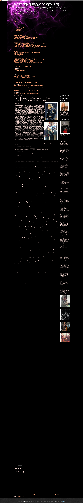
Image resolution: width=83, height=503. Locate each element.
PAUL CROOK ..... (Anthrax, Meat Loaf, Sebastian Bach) (22, 36)
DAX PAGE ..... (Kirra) (17, 39)
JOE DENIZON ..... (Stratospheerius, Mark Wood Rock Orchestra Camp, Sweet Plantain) (27, 52)
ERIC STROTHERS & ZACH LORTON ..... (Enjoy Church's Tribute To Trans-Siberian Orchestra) (30, 46)
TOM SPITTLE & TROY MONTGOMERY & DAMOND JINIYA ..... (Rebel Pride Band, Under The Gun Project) (30, 43)
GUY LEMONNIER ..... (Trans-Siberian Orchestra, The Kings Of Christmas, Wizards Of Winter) (28, 62)
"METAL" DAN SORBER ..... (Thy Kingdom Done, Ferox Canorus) (23, 44)
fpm (57, 501)
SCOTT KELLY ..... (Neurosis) (18, 28)
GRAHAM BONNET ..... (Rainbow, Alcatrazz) (20, 50)
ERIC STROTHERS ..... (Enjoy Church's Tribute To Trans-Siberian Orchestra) (27, 45)
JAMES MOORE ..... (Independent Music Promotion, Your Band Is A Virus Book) (26, 90)
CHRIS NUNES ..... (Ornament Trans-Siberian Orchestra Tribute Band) (24, 76)
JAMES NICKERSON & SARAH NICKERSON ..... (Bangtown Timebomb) (24, 38)
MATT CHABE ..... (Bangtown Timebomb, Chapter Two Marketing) (23, 89)
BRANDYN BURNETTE (17, 51)
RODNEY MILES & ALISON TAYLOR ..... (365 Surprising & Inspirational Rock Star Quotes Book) (28, 85)
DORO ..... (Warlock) (17, 55)
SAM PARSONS (16, 31)
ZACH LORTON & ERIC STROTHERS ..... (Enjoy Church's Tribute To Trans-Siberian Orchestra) (30, 63)
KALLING (15, 19)
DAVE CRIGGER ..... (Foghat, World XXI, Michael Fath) (22, 75)
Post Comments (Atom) (21, 496)
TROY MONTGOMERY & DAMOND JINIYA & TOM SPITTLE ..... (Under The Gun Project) (27, 82)
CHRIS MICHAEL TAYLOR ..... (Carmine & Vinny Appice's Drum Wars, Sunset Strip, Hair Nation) (28, 47)
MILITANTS (15, 20)
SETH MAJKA (17, 29)
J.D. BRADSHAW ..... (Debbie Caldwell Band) (20, 35)
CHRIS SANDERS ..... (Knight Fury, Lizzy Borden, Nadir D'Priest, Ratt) (24, 42)
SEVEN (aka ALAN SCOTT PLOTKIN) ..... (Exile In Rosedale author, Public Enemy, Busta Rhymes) (28, 86)
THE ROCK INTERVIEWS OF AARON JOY (36, 4)
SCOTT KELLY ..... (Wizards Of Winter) (19, 70)
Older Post (56, 494)
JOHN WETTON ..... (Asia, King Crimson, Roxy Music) (22, 77)
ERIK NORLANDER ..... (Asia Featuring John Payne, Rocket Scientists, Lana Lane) (26, 71)
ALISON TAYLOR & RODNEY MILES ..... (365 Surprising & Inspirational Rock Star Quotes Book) (28, 87)
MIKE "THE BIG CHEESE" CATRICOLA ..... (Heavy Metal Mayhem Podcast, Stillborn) (26, 93)
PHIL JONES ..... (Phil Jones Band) (19, 26)
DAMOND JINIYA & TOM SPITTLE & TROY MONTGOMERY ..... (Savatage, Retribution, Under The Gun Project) (30, 59)
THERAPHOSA (16, 21)
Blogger (63, 501)
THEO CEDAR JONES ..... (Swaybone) (19, 27)
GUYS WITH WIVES (17, 18)
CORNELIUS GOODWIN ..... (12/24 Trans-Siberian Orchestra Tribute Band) (25, 58)
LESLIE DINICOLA (18, 53)
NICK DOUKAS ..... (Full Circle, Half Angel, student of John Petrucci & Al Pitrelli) (26, 37)
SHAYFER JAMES (16, 69)
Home (34, 494)
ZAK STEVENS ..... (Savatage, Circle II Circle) (22, 66)
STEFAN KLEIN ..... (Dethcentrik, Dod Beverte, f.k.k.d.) (23, 60)
